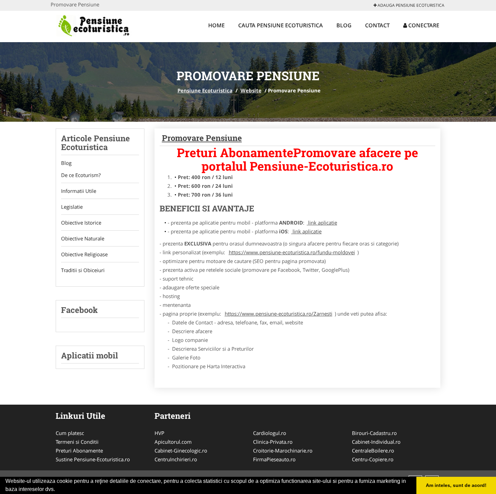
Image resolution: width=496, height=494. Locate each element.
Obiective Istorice (81, 222)
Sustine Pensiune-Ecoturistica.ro (93, 459)
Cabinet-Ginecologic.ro (181, 450)
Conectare (423, 25)
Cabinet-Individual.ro (376, 441)
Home (216, 25)
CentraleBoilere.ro (373, 450)
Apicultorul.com (173, 441)
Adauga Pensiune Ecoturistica (410, 5)
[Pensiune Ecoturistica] (101, 26)
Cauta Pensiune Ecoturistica (280, 25)
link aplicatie (322, 222)
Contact (377, 25)
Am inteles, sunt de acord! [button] (456, 485)
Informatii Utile (78, 190)
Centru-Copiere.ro (372, 459)
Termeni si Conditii (77, 441)
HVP (159, 433)
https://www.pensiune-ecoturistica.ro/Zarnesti (278, 313)
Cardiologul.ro (269, 433)
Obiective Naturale (82, 238)
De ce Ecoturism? (81, 175)
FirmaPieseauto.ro (274, 459)
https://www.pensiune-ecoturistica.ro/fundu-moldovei (292, 252)
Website (251, 90)
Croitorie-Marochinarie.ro (282, 450)
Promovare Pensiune (202, 138)
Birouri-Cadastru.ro (374, 433)
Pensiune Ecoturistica (204, 90)
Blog (344, 25)
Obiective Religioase (84, 254)
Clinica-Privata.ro (273, 441)
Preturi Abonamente (79, 450)
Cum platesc (70, 433)
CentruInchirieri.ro (176, 459)
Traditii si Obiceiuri (83, 270)
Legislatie (72, 206)
